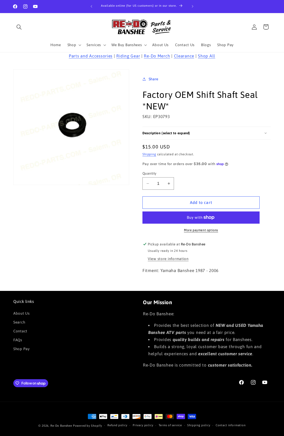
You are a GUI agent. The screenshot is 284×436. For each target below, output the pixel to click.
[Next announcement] (192, 6)
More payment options (201, 230)
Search (19, 322)
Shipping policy (198, 425)
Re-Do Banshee (61, 425)
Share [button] (153, 79)
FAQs (17, 340)
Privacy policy (143, 425)
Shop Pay (21, 349)
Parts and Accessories (90, 55)
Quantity (149, 173)
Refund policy (117, 425)
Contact (20, 331)
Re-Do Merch (157, 55)
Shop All (206, 55)
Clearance (184, 55)
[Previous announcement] (91, 6)
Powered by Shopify (87, 425)
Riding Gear (128, 55)
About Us (21, 313)
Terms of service (170, 425)
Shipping (149, 154)
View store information (168, 258)
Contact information (231, 425)
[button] (19, 27)
